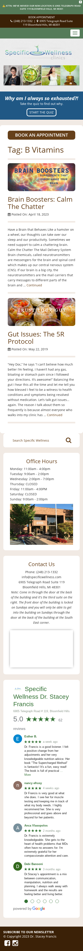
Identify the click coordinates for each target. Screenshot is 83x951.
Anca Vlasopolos (36, 825)
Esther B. (30, 736)
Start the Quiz (41, 112)
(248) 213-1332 (23, 21)
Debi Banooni (33, 864)
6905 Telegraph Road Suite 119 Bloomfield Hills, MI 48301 (48, 23)
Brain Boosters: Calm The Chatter (40, 203)
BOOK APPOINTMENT (41, 17)
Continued (34, 285)
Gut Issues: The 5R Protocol (36, 337)
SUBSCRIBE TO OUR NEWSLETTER (28, 932)
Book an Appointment (41, 135)
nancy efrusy (33, 783)
